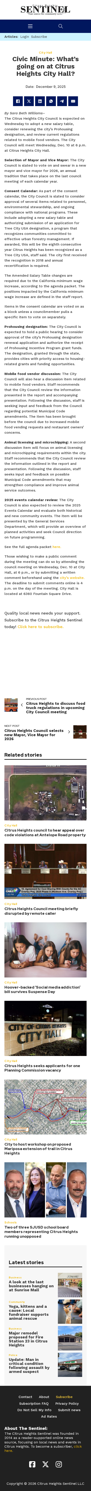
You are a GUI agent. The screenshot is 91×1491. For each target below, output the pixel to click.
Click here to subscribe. (41, 626)
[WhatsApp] (51, 101)
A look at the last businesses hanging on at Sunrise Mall (31, 1285)
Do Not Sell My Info (34, 1410)
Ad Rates (49, 1416)
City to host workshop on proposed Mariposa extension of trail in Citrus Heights (38, 1149)
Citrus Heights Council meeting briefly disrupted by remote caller (41, 911)
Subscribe (64, 1397)
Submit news (69, 1410)
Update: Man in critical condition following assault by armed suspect (29, 1365)
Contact (25, 1397)
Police (13, 1355)
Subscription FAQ (34, 1403)
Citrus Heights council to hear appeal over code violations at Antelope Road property (45, 832)
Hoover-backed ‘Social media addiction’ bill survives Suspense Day (42, 989)
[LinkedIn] (40, 101)
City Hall (10, 825)
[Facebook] (18, 101)
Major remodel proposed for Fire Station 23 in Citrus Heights (28, 1339)
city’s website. (72, 578)
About (44, 1397)
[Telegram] (62, 101)
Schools (10, 1222)
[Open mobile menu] (30, 26)
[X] (29, 101)
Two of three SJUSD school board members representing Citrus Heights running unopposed (41, 1232)
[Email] (73, 101)
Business (15, 1277)
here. (57, 547)
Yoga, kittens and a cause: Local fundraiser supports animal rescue (29, 1312)
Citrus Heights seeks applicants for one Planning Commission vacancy (42, 1068)
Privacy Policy (67, 1403)
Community (17, 1302)
